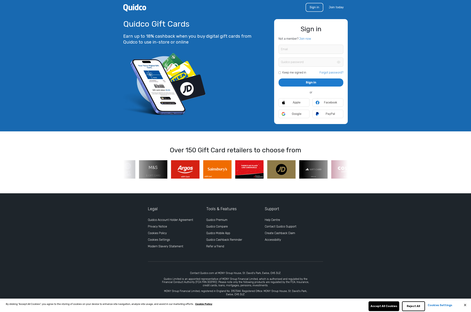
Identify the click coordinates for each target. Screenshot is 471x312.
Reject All (413, 306)
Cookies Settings (159, 239)
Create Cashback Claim (280, 233)
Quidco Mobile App (218, 233)
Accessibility (273, 239)
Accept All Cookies (384, 306)
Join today (336, 7)
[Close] (465, 305)
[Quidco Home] (134, 7)
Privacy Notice (157, 226)
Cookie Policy (203, 304)
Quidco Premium (216, 220)
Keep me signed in (294, 72)
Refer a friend (215, 246)
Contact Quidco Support (280, 226)
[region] (235, 305)
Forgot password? (331, 72)
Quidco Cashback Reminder (224, 239)
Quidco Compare (217, 226)
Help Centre (272, 220)
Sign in (314, 7)
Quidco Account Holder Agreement (170, 220)
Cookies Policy (157, 233)
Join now (305, 38)
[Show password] (338, 62)
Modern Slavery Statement (165, 246)
